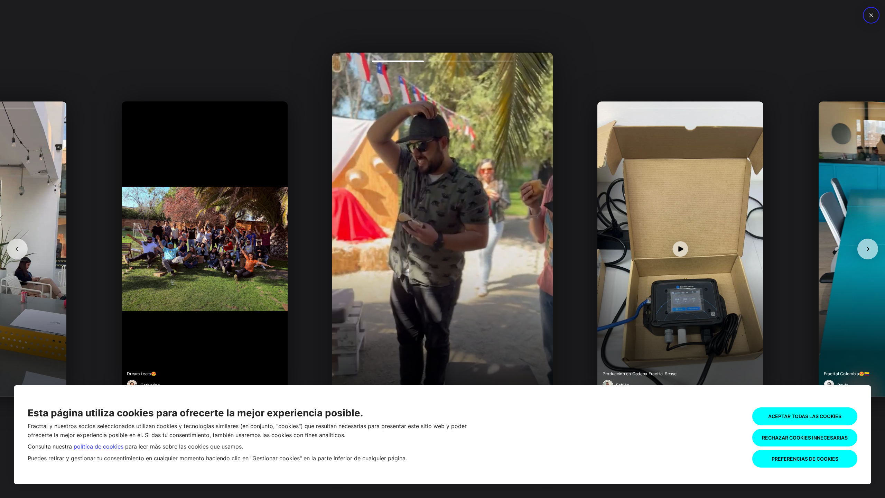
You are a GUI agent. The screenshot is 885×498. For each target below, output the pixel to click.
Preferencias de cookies (805, 459)
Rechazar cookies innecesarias (805, 438)
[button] (442, 249)
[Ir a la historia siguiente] (867, 249)
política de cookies (98, 446)
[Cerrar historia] (871, 15)
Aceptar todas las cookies (804, 416)
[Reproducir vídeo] (442, 249)
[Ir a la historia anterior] (17, 249)
